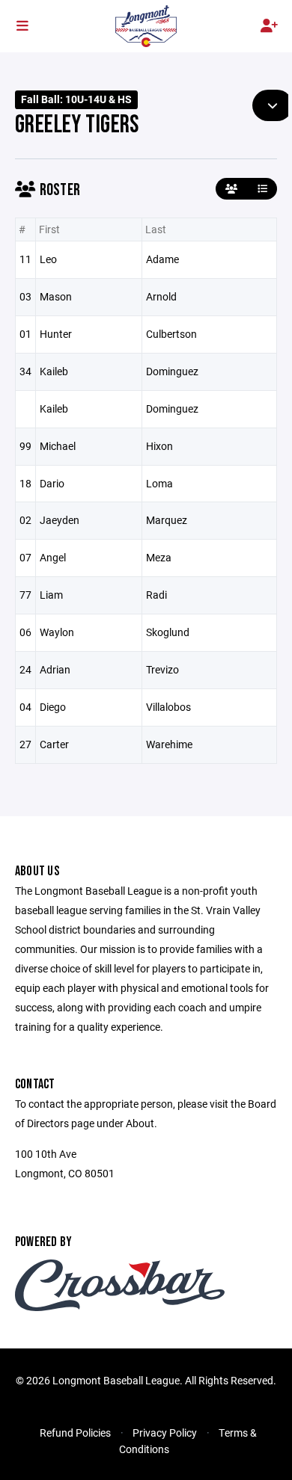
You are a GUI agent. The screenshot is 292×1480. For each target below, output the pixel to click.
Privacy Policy (165, 1432)
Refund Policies (75, 1432)
